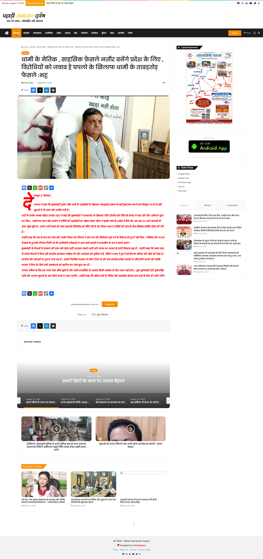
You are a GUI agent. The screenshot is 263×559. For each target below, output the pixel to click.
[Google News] (100, 315)
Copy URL (109, 304)
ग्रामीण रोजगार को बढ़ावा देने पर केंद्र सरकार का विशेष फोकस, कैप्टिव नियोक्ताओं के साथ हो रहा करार (217, 229)
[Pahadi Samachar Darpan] (24, 17)
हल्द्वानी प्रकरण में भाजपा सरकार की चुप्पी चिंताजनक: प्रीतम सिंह (138, 501)
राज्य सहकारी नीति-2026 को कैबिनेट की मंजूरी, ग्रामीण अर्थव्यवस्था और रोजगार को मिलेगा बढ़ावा (93, 380)
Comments (232, 205)
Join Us (181, 186)
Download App (209, 138)
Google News (184, 174)
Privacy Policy (144, 550)
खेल (75, 33)
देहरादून (16, 33)
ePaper (235, 33)
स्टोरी (130, 33)
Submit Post (183, 178)
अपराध (67, 33)
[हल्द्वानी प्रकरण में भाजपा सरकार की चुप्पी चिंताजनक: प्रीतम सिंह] (143, 484)
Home (26, 47)
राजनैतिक (49, 33)
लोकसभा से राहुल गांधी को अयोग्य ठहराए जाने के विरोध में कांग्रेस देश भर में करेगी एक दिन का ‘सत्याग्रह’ (217, 242)
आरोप (59, 33)
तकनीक (121, 33)
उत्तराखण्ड (37, 33)
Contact (133, 550)
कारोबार (95, 33)
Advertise (182, 191)
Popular (184, 205)
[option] (93, 380)
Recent (207, 205)
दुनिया (104, 33)
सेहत (112, 33)
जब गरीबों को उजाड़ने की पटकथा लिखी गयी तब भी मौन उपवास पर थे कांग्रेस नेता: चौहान (216, 267)
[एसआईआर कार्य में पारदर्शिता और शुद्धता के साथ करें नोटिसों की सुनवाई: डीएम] (93, 484)
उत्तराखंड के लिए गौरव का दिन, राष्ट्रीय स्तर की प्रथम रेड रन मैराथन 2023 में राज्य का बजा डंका (216, 217)
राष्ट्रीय (26, 33)
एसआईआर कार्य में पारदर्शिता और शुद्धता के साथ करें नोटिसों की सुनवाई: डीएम (93, 501)
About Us (124, 550)
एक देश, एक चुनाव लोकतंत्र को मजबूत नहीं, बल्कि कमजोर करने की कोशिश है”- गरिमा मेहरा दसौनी (43, 501)
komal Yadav (28, 83)
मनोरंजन (84, 33)
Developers (140, 545)
